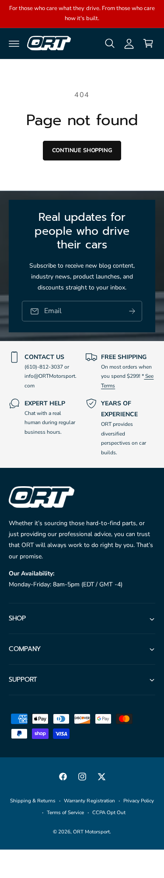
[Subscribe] (132, 311)
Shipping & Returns (33, 800)
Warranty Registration (89, 800)
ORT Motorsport (91, 831)
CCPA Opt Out (109, 812)
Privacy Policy (138, 800)
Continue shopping (82, 150)
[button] (14, 43)
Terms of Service (65, 812)
